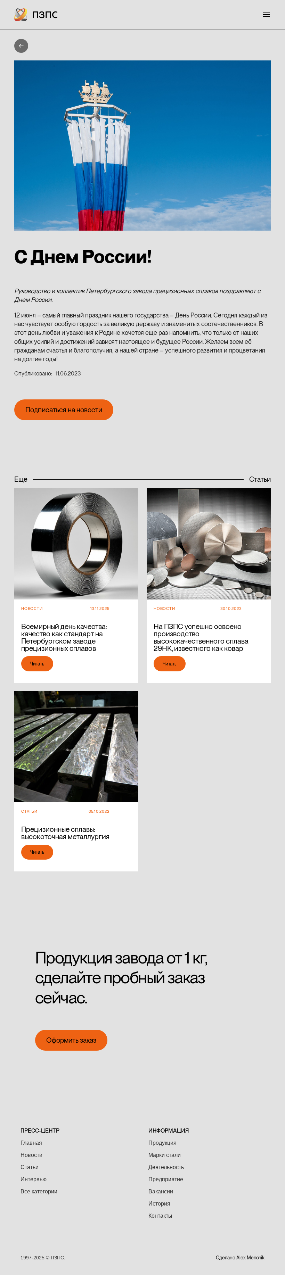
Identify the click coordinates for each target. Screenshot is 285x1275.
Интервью (34, 1179)
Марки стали (164, 1155)
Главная (31, 1143)
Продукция (162, 1143)
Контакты (160, 1216)
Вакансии (160, 1191)
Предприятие (165, 1179)
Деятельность (166, 1167)
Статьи (30, 1167)
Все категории (39, 1191)
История (159, 1204)
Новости (31, 1155)
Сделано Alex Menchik (240, 1257)
